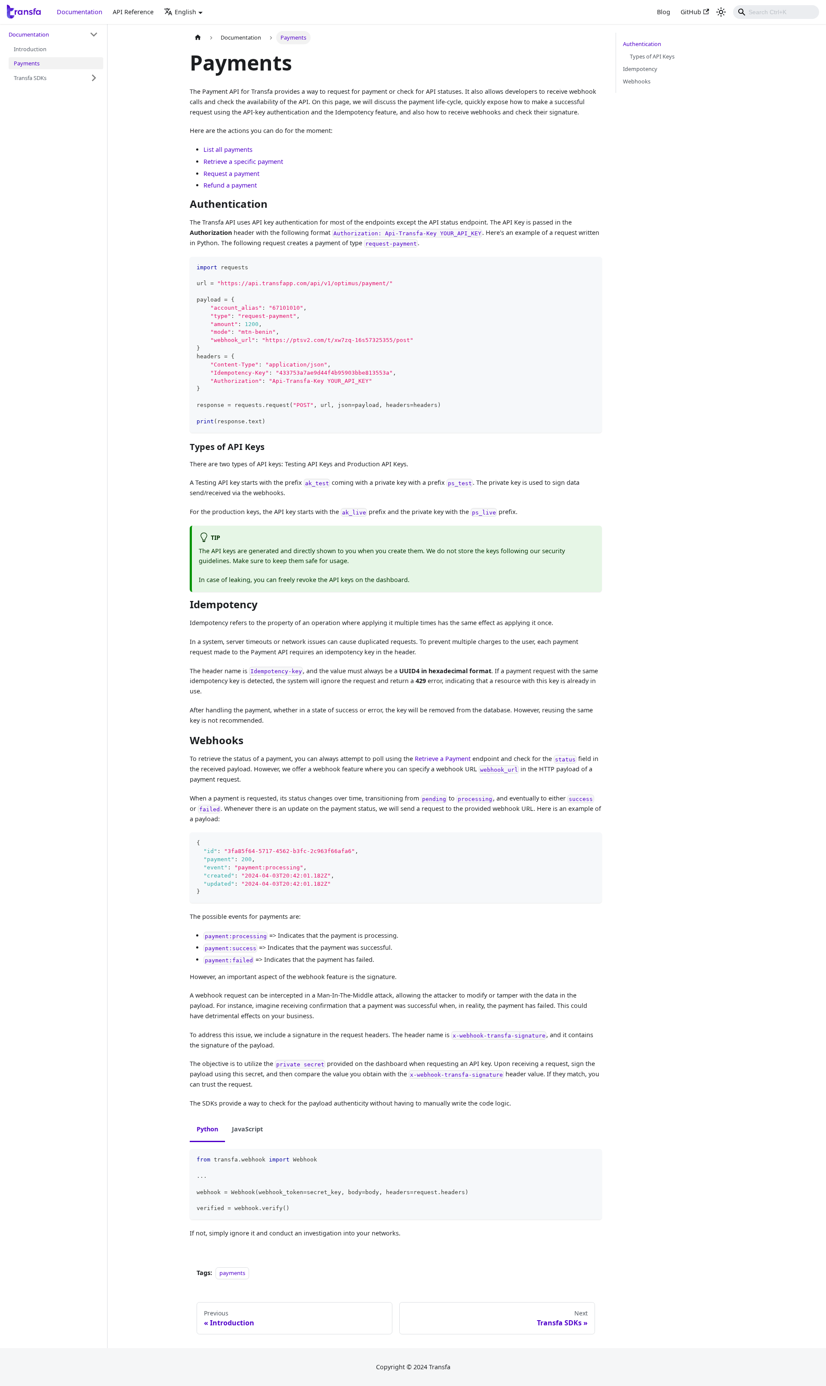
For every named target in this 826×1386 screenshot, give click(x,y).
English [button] (185, 12)
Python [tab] (207, 1129)
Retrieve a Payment (443, 759)
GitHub (691, 12)
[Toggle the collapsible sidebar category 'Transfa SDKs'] (93, 78)
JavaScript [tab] (247, 1129)
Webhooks (636, 81)
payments (232, 1273)
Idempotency (640, 69)
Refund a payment (230, 185)
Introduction (30, 49)
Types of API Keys (652, 56)
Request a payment (231, 173)
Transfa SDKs (30, 77)
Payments (27, 63)
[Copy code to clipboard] (591, 267)
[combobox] (776, 12)
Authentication (642, 44)
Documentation (79, 12)
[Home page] (198, 37)
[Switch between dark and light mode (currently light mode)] (721, 12)
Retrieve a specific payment (243, 161)
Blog (663, 12)
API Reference (133, 12)
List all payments (228, 149)
